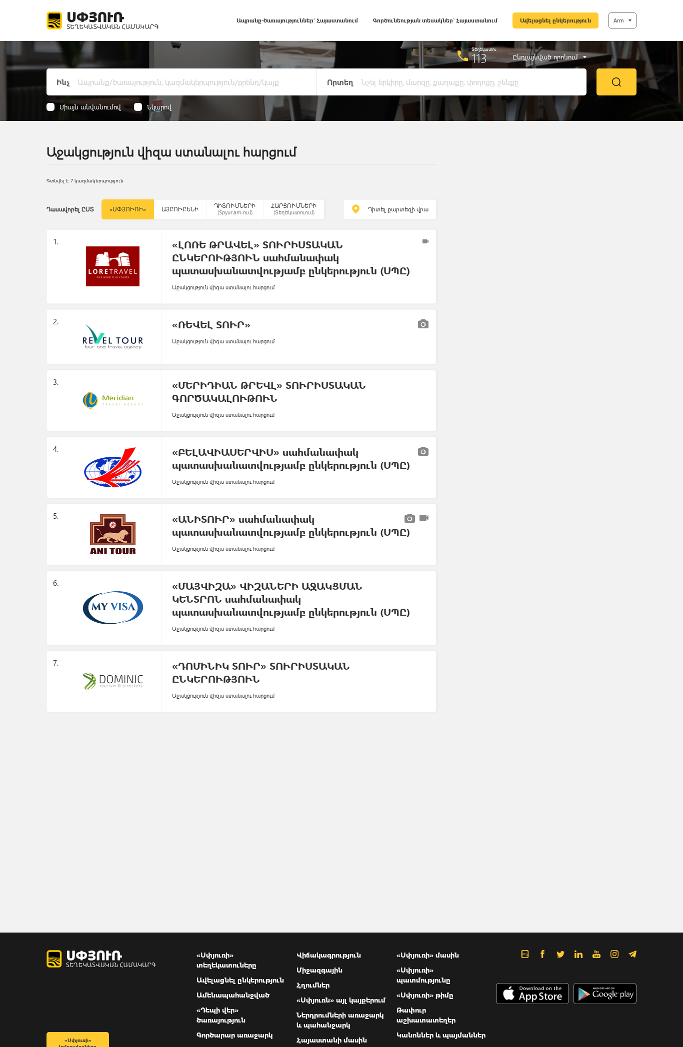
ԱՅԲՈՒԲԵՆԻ (180, 209)
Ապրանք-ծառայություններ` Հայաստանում (297, 20)
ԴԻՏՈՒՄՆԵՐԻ (235, 208)
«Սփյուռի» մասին (427, 955)
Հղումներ (313, 985)
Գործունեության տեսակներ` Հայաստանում (435, 20)
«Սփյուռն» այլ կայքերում (341, 1000)
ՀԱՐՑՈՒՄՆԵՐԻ (293, 208)
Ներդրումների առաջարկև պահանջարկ (340, 1020)
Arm (619, 20)
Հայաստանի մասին (331, 1040)
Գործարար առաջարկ (234, 1035)
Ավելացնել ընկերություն (555, 20)
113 (479, 58)
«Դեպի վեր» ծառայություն (221, 1015)
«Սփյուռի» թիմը (425, 995)
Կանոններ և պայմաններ (441, 1035)
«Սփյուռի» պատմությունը (423, 975)
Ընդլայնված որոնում (545, 57)
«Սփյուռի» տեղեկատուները (226, 960)
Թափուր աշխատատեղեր (426, 1015)
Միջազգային (319, 970)
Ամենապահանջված (233, 995)
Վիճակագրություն (328, 955)
